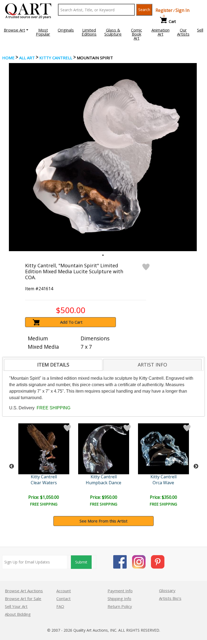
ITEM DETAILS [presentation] (53, 364)
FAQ (60, 606)
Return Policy (120, 606)
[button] (16, 30)
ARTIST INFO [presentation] (152, 364)
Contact (63, 598)
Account (63, 590)
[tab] (53, 365)
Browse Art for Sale (23, 598)
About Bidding (18, 614)
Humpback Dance (103, 483)
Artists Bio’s (170, 598)
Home (8, 57)
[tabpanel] (103, 157)
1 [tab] (103, 255)
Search (144, 9)
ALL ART (27, 57)
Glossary (167, 590)
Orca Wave (163, 483)
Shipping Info (119, 598)
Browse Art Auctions (24, 590)
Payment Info (120, 590)
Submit (81, 562)
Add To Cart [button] (71, 322)
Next (196, 466)
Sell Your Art (16, 606)
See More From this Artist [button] (103, 521)
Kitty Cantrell (55, 57)
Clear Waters (44, 483)
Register (164, 10)
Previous (11, 466)
